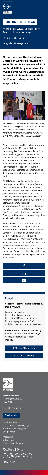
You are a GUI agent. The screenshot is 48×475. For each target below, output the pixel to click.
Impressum (8, 436)
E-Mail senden (11, 415)
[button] (24, 266)
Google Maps (9, 431)
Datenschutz (9, 440)
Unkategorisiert (21, 43)
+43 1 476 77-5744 (15, 408)
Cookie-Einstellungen (13, 443)
